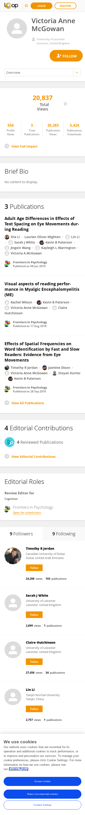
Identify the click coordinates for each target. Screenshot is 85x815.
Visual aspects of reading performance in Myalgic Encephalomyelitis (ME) (42, 289)
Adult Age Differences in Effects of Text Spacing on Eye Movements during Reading (42, 224)
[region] (42, 774)
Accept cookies (42, 781)
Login (41, 5)
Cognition (11, 499)
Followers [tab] (21, 534)
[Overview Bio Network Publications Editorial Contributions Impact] (42, 72)
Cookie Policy (18, 769)
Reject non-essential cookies (42, 794)
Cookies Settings (43, 805)
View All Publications (27, 403)
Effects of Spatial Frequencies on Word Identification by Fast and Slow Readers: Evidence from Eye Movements (42, 352)
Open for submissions (27, 513)
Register (65, 5)
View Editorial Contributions (33, 456)
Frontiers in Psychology (33, 507)
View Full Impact (24, 146)
